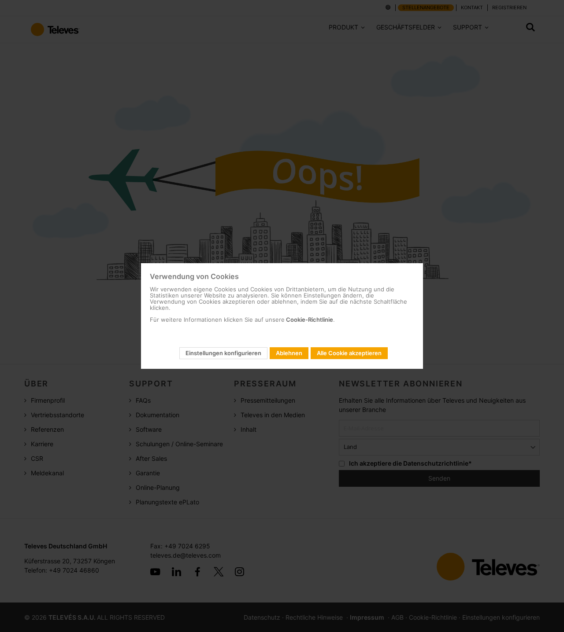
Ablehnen (289, 352)
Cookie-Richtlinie (309, 319)
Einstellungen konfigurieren (223, 352)
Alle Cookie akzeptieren (349, 352)
